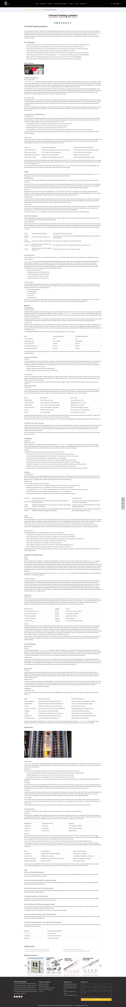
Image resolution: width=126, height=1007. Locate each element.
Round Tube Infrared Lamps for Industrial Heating (72, 975)
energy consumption (83, 721)
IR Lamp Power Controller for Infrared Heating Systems (35, 975)
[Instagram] (21, 996)
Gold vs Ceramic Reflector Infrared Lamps (73, 949)
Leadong (86, 1005)
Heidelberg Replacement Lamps (70, 984)
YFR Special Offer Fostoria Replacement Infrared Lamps (90, 975)
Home (37, 3)
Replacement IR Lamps (60, 3)
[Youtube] (19, 996)
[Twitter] (17, 996)
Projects (71, 3)
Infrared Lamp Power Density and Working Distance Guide (77, 951)
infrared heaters (96, 174)
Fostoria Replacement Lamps (70, 986)
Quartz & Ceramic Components (45, 989)
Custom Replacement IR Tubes (70, 995)
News (76, 3)
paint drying (58, 54)
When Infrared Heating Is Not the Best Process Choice (37, 949)
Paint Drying (27, 933)
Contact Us (83, 3)
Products (50, 3)
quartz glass (65, 573)
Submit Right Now (96, 999)
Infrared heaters (28, 763)
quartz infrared (40, 489)
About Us (43, 3)
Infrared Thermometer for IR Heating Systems (53, 975)
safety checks (92, 561)
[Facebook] (14, 996)
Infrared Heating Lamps (44, 984)
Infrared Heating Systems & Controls (46, 987)
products (67, 165)
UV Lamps (41, 991)
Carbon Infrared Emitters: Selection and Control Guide (37, 951)
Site (76, 17)
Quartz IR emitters (28, 261)
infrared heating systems (61, 444)
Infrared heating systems (30, 81)
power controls (57, 573)
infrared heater (38, 211)
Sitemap (75, 1005)
